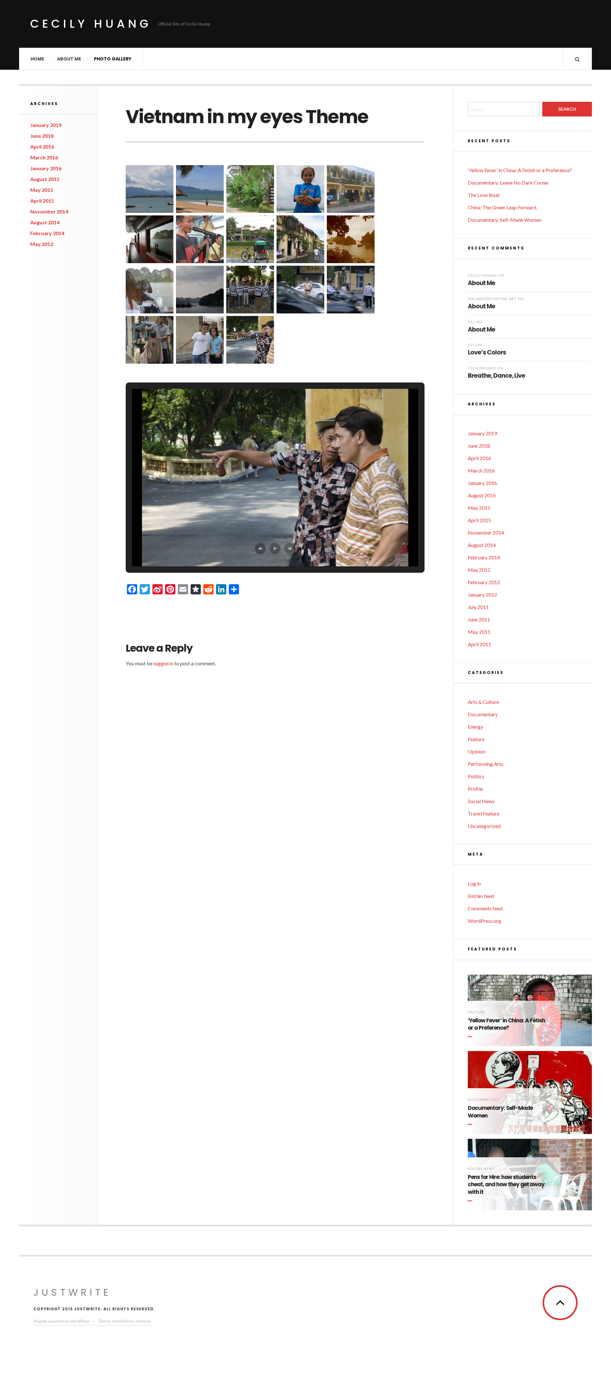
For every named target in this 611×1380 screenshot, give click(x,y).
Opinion (476, 751)
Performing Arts (485, 764)
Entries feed (481, 896)
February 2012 (484, 582)
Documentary (483, 714)
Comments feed (485, 908)
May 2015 (41, 190)
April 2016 (42, 147)
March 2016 (44, 157)
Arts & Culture (483, 702)
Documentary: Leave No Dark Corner (508, 182)
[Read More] (471, 1036)
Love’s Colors (487, 352)
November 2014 (49, 211)
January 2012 (482, 595)
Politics (476, 776)
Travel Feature (483, 813)
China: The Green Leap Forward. (502, 207)
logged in (163, 663)
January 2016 (45, 168)
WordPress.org (484, 921)
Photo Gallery (112, 59)
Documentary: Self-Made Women (504, 220)
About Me (69, 59)
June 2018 (41, 136)
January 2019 (45, 125)
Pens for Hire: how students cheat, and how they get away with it (506, 1184)
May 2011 (479, 632)
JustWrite (72, 1292)
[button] (149, 189)
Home (37, 59)
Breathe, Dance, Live (496, 375)
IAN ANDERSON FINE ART (492, 299)
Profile (475, 789)
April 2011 (479, 644)
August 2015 (45, 179)
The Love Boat (484, 195)
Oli (471, 322)
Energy (475, 727)
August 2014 (45, 222)
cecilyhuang (482, 368)
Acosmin (143, 1321)
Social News (481, 801)
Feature (476, 739)
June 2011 (479, 619)
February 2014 (47, 233)
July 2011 (478, 607)
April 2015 (42, 201)
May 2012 (41, 244)
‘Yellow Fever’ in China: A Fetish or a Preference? (520, 170)
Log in (474, 883)
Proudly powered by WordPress (61, 1321)
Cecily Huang (90, 24)
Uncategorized (484, 826)
